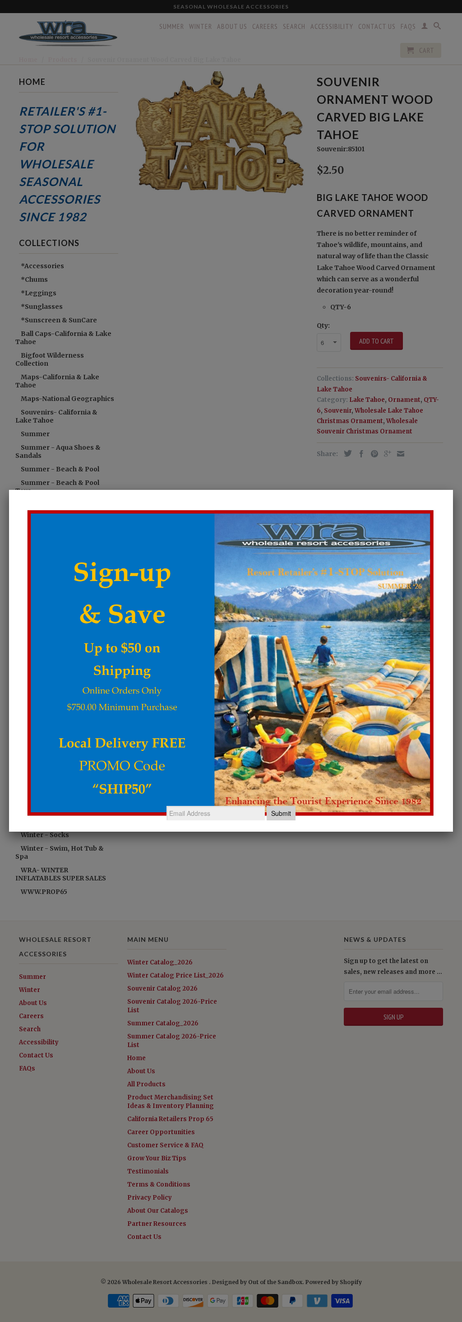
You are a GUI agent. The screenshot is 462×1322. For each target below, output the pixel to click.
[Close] (453, 490)
